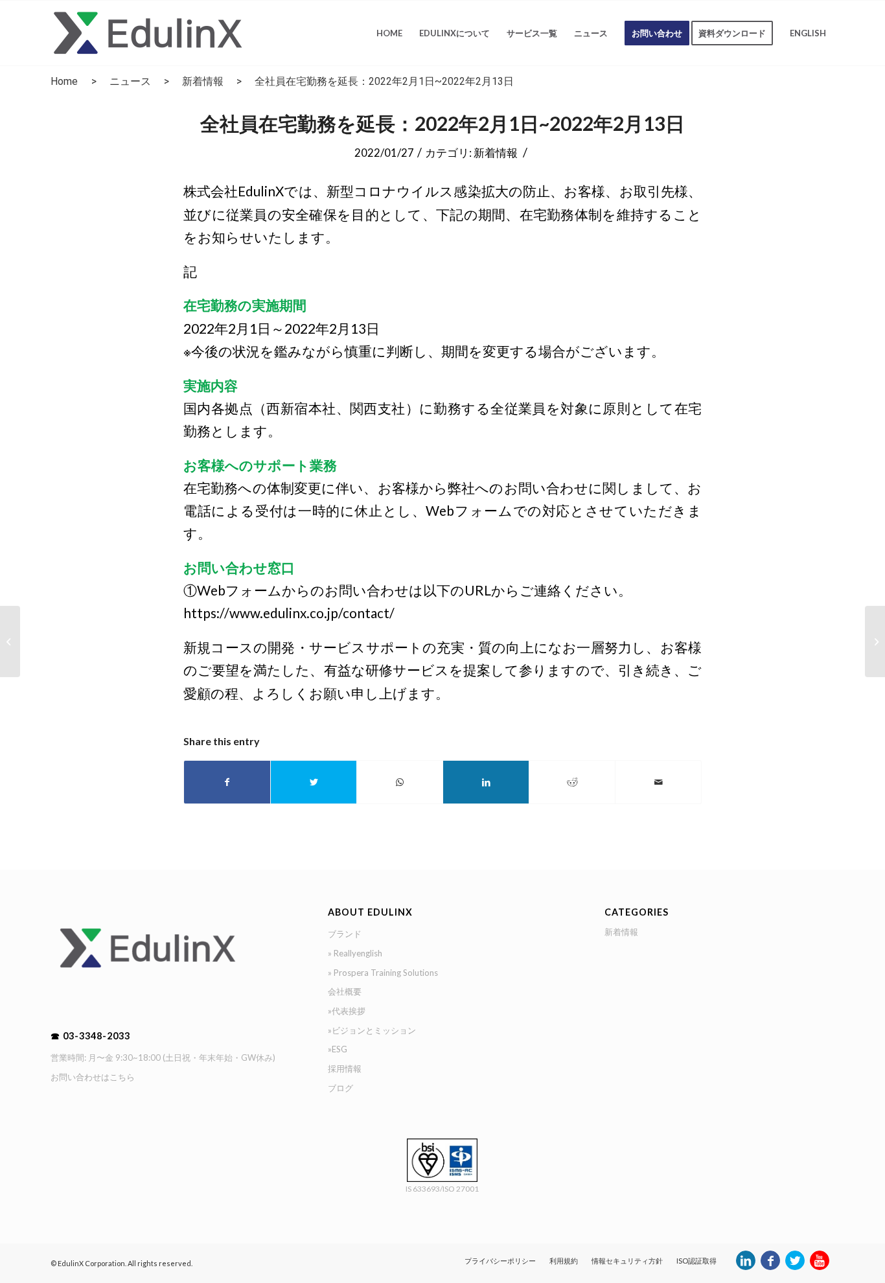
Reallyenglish (358, 953)
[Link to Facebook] (770, 1267)
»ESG (337, 1049)
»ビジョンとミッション (372, 1030)
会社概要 (345, 991)
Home (64, 81)
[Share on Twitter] (313, 782)
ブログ (340, 1088)
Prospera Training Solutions (386, 972)
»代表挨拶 (346, 1011)
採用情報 (345, 1068)
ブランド (345, 934)
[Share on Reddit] (572, 782)
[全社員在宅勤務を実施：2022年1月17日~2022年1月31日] (10, 641)
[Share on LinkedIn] (486, 782)
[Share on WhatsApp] (399, 782)
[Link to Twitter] (795, 1267)
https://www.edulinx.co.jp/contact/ (289, 613)
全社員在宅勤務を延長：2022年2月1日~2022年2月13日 (442, 123)
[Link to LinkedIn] (745, 1267)
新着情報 (203, 81)
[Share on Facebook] (227, 782)
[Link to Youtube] (819, 1267)
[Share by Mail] (658, 782)
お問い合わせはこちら (93, 1077)
